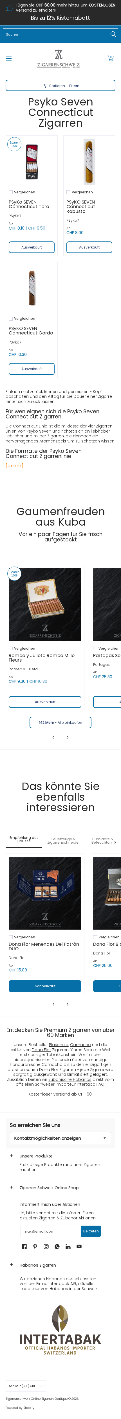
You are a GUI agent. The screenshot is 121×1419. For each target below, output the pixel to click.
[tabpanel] (60, 930)
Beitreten (91, 1231)
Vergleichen (24, 192)
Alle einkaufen (60, 722)
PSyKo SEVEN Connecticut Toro (29, 204)
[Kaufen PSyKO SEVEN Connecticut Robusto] (89, 162)
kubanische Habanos (69, 1079)
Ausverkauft (31, 247)
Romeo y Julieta (23, 669)
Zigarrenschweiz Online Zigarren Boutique (37, 1399)
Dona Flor (17, 957)
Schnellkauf (45, 986)
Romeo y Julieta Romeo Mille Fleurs (42, 657)
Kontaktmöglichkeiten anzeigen (47, 1138)
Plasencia (58, 1044)
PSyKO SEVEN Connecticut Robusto (80, 207)
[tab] (24, 841)
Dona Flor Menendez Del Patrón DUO (44, 946)
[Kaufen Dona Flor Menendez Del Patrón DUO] (45, 893)
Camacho (80, 1044)
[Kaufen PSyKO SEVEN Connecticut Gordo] (32, 288)
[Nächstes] (67, 737)
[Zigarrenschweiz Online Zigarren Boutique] (58, 58)
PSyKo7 (15, 215)
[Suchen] (113, 34)
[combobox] (56, 34)
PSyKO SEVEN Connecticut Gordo (31, 330)
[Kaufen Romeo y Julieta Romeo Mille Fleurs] (45, 604)
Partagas (101, 664)
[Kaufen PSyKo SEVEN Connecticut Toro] (32, 162)
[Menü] (9, 58)
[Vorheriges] (54, 737)
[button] (110, 58)
